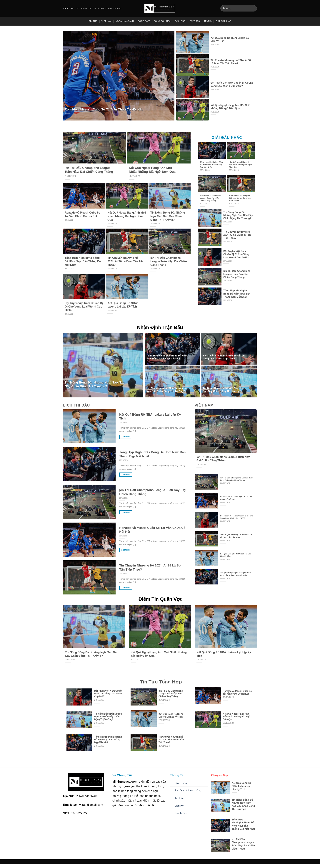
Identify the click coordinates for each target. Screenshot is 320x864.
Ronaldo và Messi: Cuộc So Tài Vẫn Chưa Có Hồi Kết (104, 109)
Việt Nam (106, 21)
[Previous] (59, 627)
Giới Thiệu (81, 8)
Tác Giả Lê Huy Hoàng (100, 8)
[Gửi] (253, 8)
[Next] (260, 627)
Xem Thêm (125, 437)
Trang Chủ (68, 8)
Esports (195, 21)
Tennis (207, 21)
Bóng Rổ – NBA (162, 21)
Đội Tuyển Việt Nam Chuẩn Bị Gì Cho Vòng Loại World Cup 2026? (232, 84)
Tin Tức (93, 21)
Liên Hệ (117, 8)
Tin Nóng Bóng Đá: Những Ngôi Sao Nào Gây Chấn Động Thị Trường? (167, 216)
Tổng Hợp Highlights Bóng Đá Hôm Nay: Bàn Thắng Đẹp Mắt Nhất (83, 261)
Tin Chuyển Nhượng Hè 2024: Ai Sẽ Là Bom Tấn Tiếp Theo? (231, 62)
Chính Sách (181, 813)
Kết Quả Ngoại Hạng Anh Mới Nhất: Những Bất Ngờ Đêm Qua (231, 107)
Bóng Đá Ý (144, 21)
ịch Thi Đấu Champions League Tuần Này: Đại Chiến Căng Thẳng (89, 170)
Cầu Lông (180, 21)
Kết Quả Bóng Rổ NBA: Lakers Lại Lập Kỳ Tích (230, 39)
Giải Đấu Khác (223, 21)
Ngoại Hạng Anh (125, 21)
